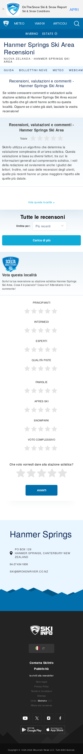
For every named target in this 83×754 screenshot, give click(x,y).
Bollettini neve (33, 70)
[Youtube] (25, 718)
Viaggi (40, 23)
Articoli (60, 23)
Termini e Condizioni (41, 691)
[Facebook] (60, 718)
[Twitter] (37, 718)
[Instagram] (48, 718)
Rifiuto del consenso (41, 705)
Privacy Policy (41, 686)
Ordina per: (23, 226)
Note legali (41, 681)
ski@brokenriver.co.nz (29, 571)
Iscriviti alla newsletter (41, 675)
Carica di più (41, 240)
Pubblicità (41, 669)
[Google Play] (31, 729)
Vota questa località (40, 202)
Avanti (41, 490)
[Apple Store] (55, 729)
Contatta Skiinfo (41, 663)
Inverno (32, 34)
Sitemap (41, 695)
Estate (47, 34)
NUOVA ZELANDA (17, 58)
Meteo (19, 23)
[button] (76, 23)
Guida (9, 70)
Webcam (76, 70)
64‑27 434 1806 (19, 564)
